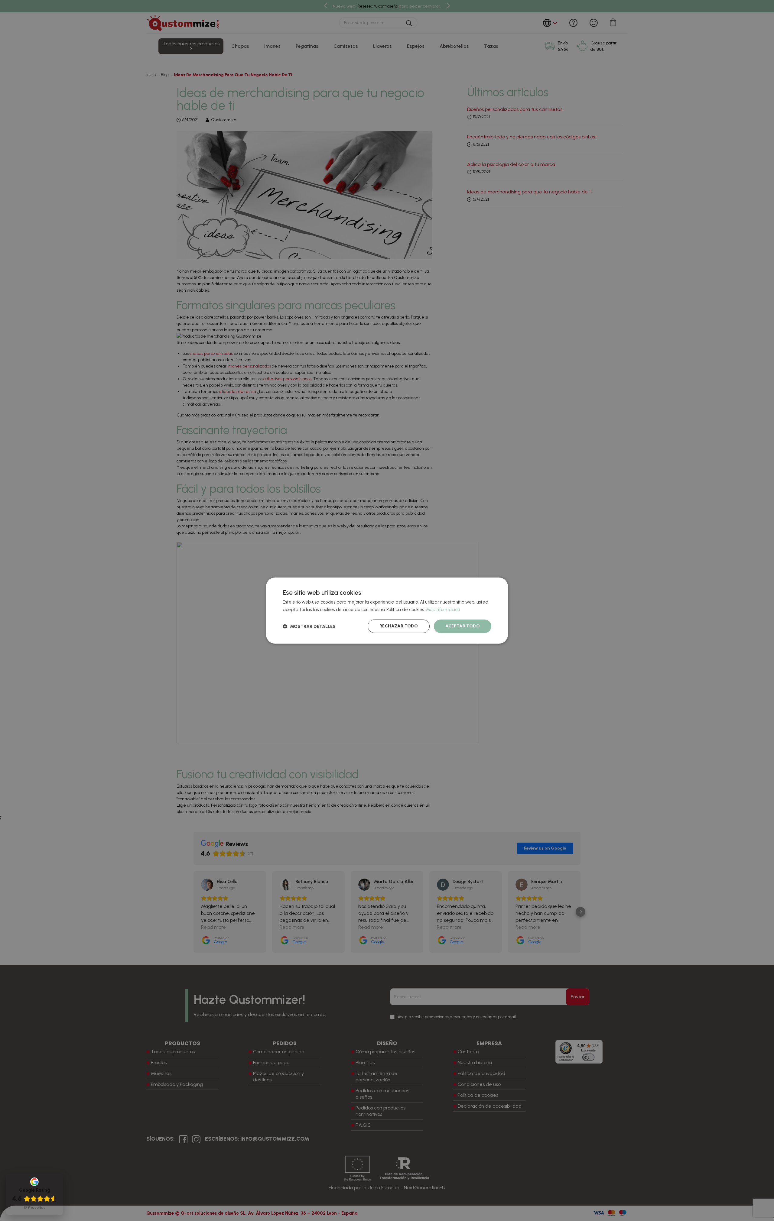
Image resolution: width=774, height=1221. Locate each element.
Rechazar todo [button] (398, 626)
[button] (309, 626)
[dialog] (387, 611)
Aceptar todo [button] (462, 626)
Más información (443, 609)
